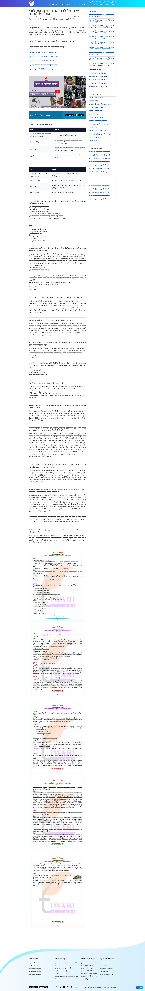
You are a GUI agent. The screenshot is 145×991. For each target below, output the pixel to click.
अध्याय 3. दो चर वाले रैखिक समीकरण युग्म (100, 104)
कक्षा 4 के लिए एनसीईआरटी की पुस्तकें (99, 189)
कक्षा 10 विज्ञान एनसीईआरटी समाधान (89, 976)
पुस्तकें (107, 5)
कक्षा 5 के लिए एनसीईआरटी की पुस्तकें (99, 186)
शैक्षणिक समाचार (66, 5)
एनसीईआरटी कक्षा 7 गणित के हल (98, 77)
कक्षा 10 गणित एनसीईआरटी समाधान (89, 973)
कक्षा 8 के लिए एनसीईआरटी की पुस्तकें (99, 165)
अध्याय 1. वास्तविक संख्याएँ (96, 98)
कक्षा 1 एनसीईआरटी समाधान (35, 963)
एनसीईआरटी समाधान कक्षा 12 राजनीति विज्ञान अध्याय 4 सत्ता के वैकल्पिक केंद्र (101, 32)
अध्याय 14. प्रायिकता (94, 141)
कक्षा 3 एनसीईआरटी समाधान (35, 969)
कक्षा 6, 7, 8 (93, 5)
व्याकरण (101, 5)
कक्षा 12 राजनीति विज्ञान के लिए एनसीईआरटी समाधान (44, 65)
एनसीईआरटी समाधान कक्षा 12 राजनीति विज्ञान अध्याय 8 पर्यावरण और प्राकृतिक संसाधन (101, 48)
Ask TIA (139, 988)
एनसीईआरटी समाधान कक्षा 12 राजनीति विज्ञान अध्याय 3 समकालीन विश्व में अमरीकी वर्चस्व (101, 27)
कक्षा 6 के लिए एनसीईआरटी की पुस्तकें (99, 172)
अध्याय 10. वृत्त (93, 128)
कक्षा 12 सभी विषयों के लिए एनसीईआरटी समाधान (44, 69)
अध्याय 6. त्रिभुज (93, 114)
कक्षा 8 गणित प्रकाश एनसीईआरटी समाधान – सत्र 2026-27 (67, 978)
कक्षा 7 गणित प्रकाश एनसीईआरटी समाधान (64, 971)
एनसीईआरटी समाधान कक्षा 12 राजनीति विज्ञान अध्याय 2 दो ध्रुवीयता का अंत (101, 21)
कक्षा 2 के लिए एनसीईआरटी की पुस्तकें (99, 196)
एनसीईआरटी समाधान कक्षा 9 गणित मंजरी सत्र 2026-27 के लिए (88, 964)
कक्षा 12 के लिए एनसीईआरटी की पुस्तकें (99, 152)
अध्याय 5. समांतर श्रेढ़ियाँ (95, 111)
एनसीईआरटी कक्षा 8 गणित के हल (98, 80)
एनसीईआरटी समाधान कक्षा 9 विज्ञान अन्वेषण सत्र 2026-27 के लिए (88, 969)
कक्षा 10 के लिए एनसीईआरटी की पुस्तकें (99, 159)
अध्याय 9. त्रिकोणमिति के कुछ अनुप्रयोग (99, 124)
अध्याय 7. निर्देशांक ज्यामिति (96, 118)
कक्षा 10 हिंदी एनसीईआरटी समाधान (88, 979)
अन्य (113, 5)
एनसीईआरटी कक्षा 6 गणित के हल (98, 73)
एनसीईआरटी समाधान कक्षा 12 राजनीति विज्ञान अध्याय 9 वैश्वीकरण (101, 54)
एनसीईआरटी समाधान (54, 5)
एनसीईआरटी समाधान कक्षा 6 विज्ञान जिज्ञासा (64, 968)
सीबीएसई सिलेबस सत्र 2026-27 (107, 975)
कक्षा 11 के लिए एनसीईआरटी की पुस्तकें (99, 155)
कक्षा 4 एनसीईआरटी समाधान (35, 972)
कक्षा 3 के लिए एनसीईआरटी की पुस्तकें (99, 193)
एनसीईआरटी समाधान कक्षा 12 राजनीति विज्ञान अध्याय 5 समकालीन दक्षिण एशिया (101, 38)
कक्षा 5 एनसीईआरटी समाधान (35, 975)
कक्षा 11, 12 (75, 5)
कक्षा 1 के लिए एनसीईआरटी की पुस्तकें (99, 199)
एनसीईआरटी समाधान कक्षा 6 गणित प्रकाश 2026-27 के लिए (67, 964)
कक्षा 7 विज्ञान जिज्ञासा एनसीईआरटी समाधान (64, 974)
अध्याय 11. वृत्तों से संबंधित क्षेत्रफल (98, 131)
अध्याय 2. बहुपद (93, 101)
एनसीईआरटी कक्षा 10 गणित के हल (98, 87)
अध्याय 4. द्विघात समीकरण (96, 108)
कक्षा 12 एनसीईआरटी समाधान (106, 966)
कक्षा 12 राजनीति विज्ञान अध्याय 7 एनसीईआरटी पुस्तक (45, 57)
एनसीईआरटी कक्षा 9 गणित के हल (98, 83)
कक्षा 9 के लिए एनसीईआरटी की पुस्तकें (99, 162)
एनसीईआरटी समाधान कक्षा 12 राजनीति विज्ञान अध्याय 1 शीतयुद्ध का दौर (101, 16)
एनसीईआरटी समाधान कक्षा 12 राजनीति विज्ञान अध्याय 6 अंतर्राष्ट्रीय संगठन (101, 43)
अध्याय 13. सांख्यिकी (95, 138)
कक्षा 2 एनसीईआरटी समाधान (35, 966)
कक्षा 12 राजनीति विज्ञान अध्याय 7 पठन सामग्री (43, 61)
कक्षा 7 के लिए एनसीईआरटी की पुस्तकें (99, 169)
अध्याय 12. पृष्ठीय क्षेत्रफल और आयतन (99, 134)
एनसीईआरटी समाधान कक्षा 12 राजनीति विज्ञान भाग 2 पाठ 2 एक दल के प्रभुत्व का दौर (101, 65)
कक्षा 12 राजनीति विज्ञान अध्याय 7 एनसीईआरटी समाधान (45, 53)
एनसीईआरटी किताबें (104, 972)
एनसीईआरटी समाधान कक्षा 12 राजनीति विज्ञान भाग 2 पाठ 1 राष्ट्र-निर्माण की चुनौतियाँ (101, 59)
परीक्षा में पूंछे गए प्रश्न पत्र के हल (106, 969)
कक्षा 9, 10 (84, 5)
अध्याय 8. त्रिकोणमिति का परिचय (98, 121)
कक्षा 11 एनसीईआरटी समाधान (106, 963)
